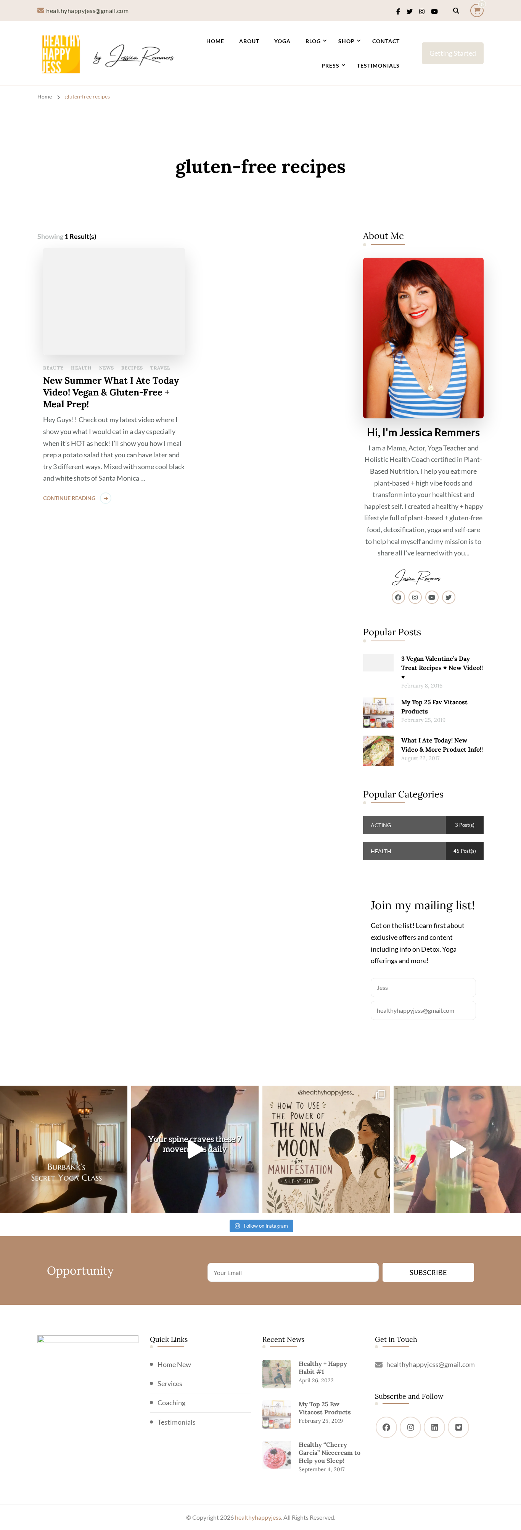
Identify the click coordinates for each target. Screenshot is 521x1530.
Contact (386, 41)
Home (215, 41)
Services (170, 1383)
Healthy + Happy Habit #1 (323, 1367)
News (106, 368)
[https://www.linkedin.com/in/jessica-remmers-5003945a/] (434, 1427)
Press (330, 65)
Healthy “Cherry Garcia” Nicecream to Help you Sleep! (329, 1452)
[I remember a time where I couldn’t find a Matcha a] (457, 1149)
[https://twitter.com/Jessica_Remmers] (458, 1427)
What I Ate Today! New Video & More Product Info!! (442, 744)
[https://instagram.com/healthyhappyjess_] (410, 1427)
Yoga (282, 41)
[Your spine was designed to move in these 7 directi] (195, 1149)
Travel (160, 368)
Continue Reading (69, 498)
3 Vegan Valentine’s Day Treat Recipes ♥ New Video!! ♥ (442, 668)
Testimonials (378, 65)
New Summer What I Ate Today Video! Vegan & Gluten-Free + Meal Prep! (111, 392)
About (249, 41)
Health (81, 368)
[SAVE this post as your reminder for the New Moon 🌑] (326, 1149)
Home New (174, 1364)
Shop (346, 41)
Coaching (171, 1402)
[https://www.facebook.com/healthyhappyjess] (386, 1427)
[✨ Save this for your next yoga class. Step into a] (63, 1149)
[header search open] (456, 11)
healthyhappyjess (258, 1517)
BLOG (313, 41)
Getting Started (452, 53)
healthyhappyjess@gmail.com (430, 1364)
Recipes (132, 368)
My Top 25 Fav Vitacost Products (434, 706)
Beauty (53, 368)
